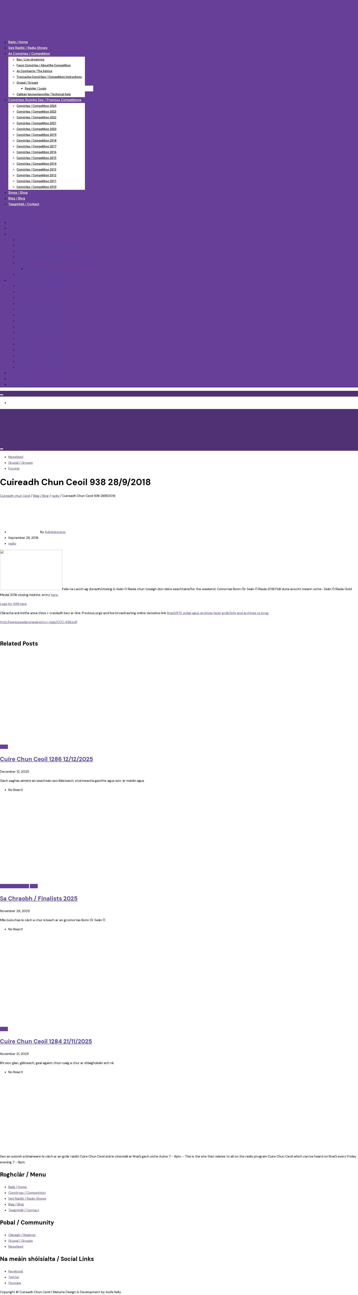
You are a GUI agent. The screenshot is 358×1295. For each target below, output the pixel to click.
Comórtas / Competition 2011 (36, 181)
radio (12, 543)
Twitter (13, 1277)
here (54, 595)
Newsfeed (15, 1246)
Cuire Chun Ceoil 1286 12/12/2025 (46, 759)
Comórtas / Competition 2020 (36, 129)
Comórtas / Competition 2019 (36, 134)
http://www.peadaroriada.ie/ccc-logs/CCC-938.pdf (38, 622)
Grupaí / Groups (27, 82)
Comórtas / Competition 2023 (36, 111)
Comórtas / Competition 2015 (36, 158)
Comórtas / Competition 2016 (36, 152)
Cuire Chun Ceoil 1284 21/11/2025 (46, 1041)
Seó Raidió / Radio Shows (27, 48)
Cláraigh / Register (14, 213)
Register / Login (35, 88)
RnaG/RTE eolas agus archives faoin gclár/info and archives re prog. (218, 613)
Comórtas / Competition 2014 (36, 163)
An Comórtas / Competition (29, 54)
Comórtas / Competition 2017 (36, 146)
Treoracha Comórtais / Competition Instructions (49, 77)
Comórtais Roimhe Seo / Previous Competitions (44, 100)
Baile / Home (18, 42)
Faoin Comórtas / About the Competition (44, 65)
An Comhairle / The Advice (34, 71)
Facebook (15, 1271)
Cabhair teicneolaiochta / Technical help (44, 94)
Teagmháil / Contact (23, 204)
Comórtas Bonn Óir (14, 886)
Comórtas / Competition (27, 1193)
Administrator (55, 532)
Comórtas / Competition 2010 (36, 187)
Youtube (14, 1283)
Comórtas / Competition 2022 (36, 117)
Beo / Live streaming (30, 59)
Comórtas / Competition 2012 (36, 175)
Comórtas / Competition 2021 (36, 123)
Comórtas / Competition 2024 (36, 106)
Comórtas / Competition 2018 (36, 140)
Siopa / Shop (18, 193)
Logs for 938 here (13, 604)
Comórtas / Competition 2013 (36, 169)
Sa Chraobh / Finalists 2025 (38, 898)
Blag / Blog (16, 198)
